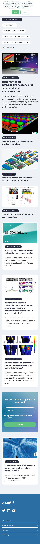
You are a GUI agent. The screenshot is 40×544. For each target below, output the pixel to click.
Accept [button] (15, 12)
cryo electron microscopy (16, 36)
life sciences (10, 25)
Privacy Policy (21, 8)
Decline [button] (24, 12)
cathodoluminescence (14, 31)
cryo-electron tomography (16, 42)
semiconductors (11, 19)
